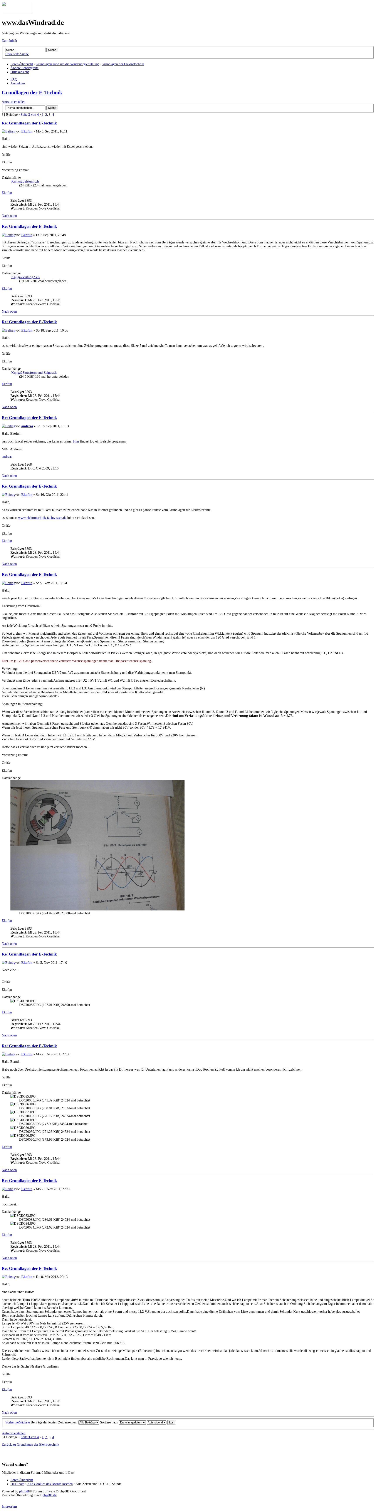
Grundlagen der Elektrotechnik (123, 64)
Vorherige (12, 1422)
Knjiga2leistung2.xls (25, 277)
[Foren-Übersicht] (17, 12)
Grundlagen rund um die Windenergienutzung (67, 64)
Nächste (24, 1422)
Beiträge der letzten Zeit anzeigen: (54, 1422)
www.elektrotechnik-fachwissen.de (42, 518)
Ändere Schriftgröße (24, 68)
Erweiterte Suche (17, 54)
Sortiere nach (109, 1422)
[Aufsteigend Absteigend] (161, 1422)
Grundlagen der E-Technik (32, 92)
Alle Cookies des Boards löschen (50, 1484)
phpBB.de (49, 1495)
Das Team (17, 1484)
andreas (27, 426)
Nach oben (9, 216)
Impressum (9, 1506)
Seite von (30, 114)
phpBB (24, 1491)
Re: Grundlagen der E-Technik (29, 123)
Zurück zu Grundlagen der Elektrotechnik (30, 1444)
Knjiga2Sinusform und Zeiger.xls (34, 372)
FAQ (13, 79)
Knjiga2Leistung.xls (25, 181)
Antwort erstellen (13, 102)
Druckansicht (19, 72)
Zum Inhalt (9, 40)
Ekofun (26, 131)
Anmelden (17, 83)
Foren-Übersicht (21, 64)
